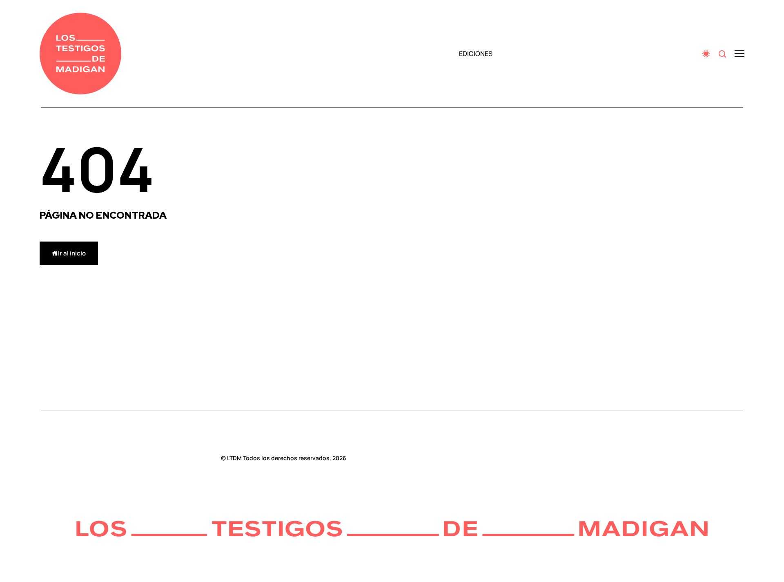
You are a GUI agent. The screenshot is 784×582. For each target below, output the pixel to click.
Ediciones (475, 53)
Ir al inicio (72, 253)
